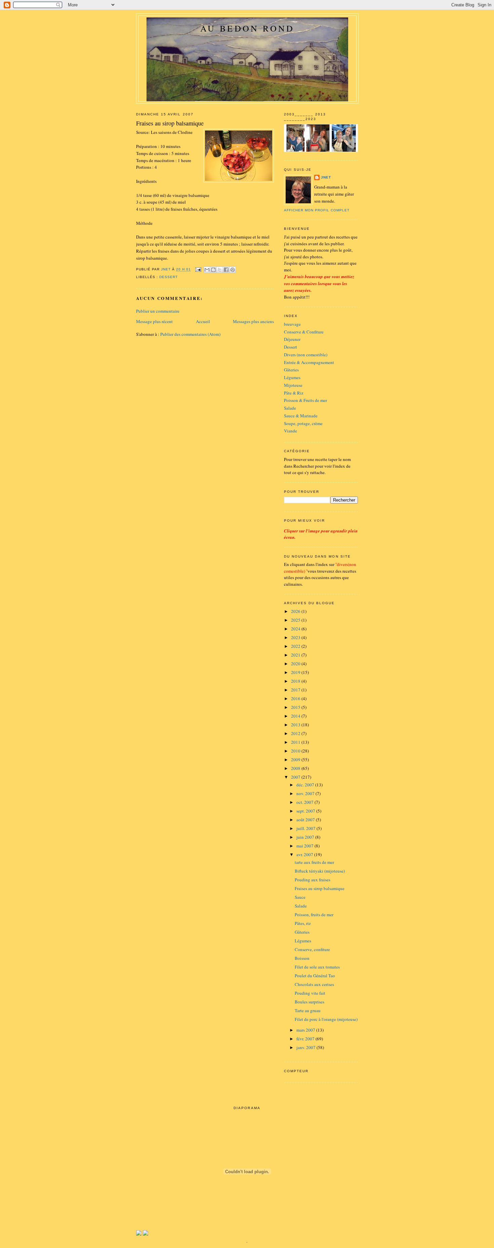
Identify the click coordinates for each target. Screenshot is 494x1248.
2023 (296, 637)
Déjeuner (292, 339)
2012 (296, 733)
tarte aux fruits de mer (314, 862)
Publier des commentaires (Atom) (190, 334)
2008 (296, 768)
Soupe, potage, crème (303, 423)
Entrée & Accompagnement (309, 362)
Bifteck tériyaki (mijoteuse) (320, 871)
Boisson (302, 958)
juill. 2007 (306, 828)
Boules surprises (309, 1002)
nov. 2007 (306, 793)
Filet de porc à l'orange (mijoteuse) (326, 1019)
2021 (296, 655)
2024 (296, 629)
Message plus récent (154, 321)
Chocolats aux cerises (314, 984)
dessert (168, 277)
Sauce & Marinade (301, 416)
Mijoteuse (293, 385)
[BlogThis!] (213, 269)
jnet (326, 177)
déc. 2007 (305, 785)
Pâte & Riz (293, 393)
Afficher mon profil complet (316, 210)
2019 (296, 672)
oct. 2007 (305, 802)
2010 (296, 751)
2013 (296, 725)
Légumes (292, 377)
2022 (296, 646)
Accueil (203, 321)
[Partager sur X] (219, 269)
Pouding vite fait (310, 993)
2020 (296, 664)
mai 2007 (305, 846)
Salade (290, 408)
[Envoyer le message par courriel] (198, 269)
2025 (296, 620)
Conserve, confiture (312, 949)
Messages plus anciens (253, 321)
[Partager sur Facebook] (226, 269)
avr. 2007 (305, 854)
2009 (296, 760)
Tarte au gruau (308, 1010)
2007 (296, 777)
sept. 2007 (306, 811)
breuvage (292, 324)
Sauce (300, 897)
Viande (290, 431)
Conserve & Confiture (304, 332)
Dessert (290, 347)
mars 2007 (306, 1030)
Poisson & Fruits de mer (305, 400)
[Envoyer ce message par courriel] (207, 269)
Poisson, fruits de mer (314, 915)
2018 (296, 681)
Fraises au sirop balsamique (319, 888)
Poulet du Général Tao (315, 976)
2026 (296, 611)
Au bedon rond (247, 28)
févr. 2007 (306, 1039)
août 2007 (306, 820)
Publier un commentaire (157, 311)
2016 (296, 698)
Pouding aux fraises (312, 880)
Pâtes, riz (303, 923)
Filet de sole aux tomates (317, 967)
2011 (296, 742)
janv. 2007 (306, 1047)
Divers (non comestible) (305, 355)
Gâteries (291, 370)
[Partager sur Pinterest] (232, 269)
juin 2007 (305, 837)
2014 (296, 716)
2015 (296, 707)
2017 (296, 690)
